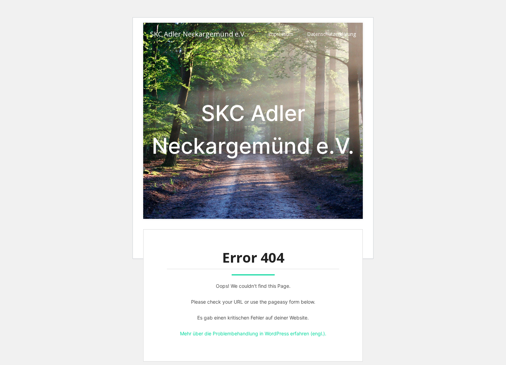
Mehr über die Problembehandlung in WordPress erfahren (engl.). (253, 333)
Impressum (280, 34)
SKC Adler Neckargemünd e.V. (198, 34)
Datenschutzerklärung (331, 34)
